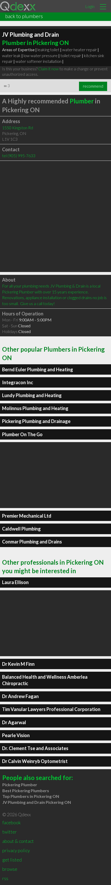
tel (18, 155)
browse (9, 869)
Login (89, 6)
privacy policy (16, 850)
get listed (12, 860)
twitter (9, 832)
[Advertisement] (55, 216)
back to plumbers (24, 16)
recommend (93, 86)
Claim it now (48, 68)
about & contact (18, 841)
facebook (11, 822)
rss (5, 878)
